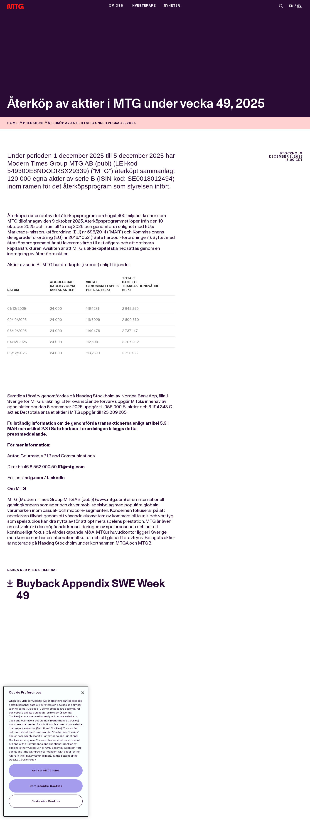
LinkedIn (56, 477)
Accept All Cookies (45, 770)
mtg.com (34, 477)
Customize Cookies (46, 801)
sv (299, 6)
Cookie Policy (27, 759)
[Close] (83, 693)
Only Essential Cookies (46, 786)
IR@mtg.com (71, 466)
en (291, 6)
